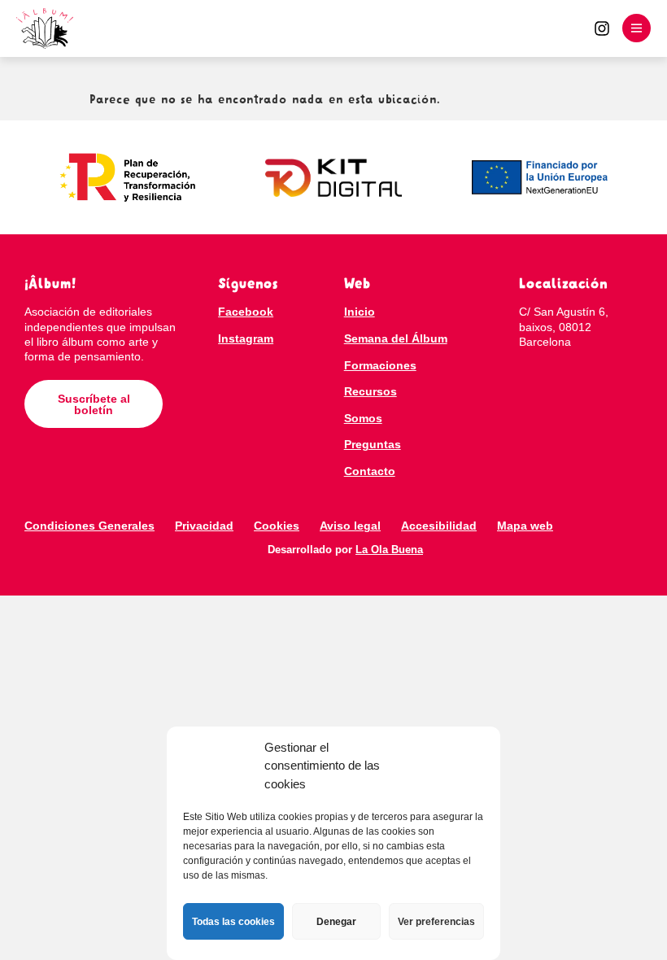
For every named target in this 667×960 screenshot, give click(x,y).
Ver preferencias (436, 921)
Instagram (245, 338)
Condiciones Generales (89, 525)
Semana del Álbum (395, 338)
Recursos (370, 391)
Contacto (369, 471)
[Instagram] (602, 28)
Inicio (359, 311)
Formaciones (380, 365)
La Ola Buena (389, 549)
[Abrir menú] (636, 28)
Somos (363, 418)
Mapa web (525, 525)
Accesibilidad (439, 525)
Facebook (245, 311)
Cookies (276, 525)
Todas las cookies (233, 921)
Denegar (336, 921)
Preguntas (372, 444)
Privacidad (204, 525)
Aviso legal (350, 525)
